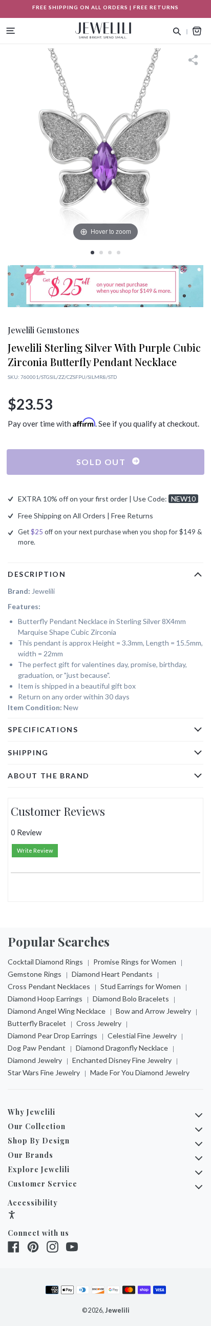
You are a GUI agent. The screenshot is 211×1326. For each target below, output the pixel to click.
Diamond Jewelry (35, 1060)
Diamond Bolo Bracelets (131, 998)
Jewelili (117, 1310)
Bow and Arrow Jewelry (153, 1011)
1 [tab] (92, 252)
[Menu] (11, 31)
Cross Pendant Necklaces (49, 986)
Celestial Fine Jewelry (142, 1035)
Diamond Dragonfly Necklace (122, 1047)
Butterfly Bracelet (37, 1023)
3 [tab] (110, 252)
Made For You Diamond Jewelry (139, 1072)
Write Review (35, 850)
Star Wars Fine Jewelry (44, 1072)
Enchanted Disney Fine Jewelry (122, 1060)
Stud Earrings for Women (140, 986)
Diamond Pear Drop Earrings (52, 1035)
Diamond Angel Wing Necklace (57, 1011)
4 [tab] (118, 252)
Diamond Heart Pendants (112, 974)
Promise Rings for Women (134, 961)
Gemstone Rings (34, 974)
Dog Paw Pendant (37, 1047)
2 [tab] (101, 252)
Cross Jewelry (98, 1023)
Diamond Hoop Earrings (45, 998)
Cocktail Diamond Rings (45, 961)
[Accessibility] (12, 1216)
